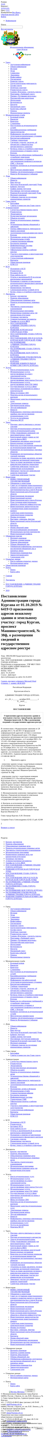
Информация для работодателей (23, 134)
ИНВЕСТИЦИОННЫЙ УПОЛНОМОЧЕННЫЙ (20, 480)
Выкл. (18, 12)
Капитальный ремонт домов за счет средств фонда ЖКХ (24, 438)
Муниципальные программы (22, 311)
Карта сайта (15, 572)
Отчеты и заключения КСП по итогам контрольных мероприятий (25, 278)
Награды (13, 104)
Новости (13, 180)
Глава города (11, 201)
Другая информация (18, 408)
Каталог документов (18, 296)
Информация (11, 21)
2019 (7, 590)
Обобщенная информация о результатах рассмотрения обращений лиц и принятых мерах (26, 548)
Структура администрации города (24, 210)
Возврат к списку (8, 828)
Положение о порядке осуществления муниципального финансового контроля (26, 282)
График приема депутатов (20, 189)
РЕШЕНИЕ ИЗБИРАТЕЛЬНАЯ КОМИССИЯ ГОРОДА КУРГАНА (24, 364)
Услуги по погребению (19, 418)
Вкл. (14, 12)
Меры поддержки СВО (19, 393)
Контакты (14, 260)
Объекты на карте (17, 218)
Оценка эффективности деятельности (25, 229)
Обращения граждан (14, 536)
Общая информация (18, 67)
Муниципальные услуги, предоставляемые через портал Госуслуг (26, 379)
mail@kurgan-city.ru (14, 1404)
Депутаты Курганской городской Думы (26, 184)
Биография (14, 203)
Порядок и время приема (20, 540)
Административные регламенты (23, 319)
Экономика (14, 75)
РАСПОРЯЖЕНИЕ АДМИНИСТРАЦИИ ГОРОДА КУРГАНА (23, 344)
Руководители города (18, 90)
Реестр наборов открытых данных (24, 561)
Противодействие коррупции (22, 98)
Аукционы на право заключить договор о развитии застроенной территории (26, 459)
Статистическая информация (22, 258)
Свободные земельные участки (22, 475)
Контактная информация (20, 138)
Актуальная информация (20, 64)
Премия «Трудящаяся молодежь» (23, 96)
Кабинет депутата (17, 187)
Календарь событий (18, 109)
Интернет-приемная (18, 195)
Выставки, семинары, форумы (22, 519)
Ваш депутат (15, 182)
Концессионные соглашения (21, 443)
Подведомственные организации (23, 216)
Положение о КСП (17, 269)
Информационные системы (21, 245)
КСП (8, 267)
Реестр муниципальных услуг (22, 370)
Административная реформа (21, 241)
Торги (8, 422)
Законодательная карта (19, 555)
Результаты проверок (18, 243)
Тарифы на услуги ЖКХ (20, 321)
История (13, 69)
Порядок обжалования (19, 298)
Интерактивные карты (19, 563)
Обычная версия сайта (10, 15)
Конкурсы (14, 121)
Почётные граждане (18, 88)
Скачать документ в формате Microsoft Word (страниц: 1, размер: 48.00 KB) (18, 682)
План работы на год (18, 275)
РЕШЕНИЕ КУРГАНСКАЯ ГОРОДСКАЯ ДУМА (21, 331)
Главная (9, 576)
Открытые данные (13, 559)
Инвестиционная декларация (22, 496)
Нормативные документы (20, 288)
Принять (39, 1428)
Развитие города (16, 81)
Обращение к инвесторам (20, 483)
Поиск (8, 568)
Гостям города (16, 86)
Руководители (16, 212)
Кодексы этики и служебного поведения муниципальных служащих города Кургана (26, 151)
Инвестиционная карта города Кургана (26, 500)
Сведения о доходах (18, 285)
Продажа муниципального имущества (25, 429)
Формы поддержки (18, 517)
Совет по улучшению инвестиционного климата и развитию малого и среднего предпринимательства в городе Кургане (26, 487)
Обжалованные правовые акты (22, 300)
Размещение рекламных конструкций (25, 441)
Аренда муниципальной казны (22, 431)
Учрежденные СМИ (18, 248)
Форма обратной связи (19, 528)
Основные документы (19, 317)
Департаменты (16, 214)
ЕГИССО (14, 264)
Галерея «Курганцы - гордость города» (25, 92)
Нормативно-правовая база (21, 553)
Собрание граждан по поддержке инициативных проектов (23, 198)
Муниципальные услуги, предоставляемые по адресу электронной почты (21, 374)
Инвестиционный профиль (21, 534)
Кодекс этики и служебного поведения (26, 292)
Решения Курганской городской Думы (25, 193)
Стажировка (15, 123)
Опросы (13, 111)
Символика (14, 73)
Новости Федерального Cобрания (23, 174)
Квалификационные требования (23, 130)
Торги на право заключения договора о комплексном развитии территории (26, 463)
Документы (10, 294)
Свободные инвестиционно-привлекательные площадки (21, 514)
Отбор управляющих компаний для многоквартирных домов (24, 434)
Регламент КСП (16, 273)
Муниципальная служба (15, 115)
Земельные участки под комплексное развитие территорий (25, 472)
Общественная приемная (20, 262)
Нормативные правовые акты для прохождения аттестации (23, 314)
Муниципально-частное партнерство (25, 532)
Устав (12, 71)
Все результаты (7, 29)
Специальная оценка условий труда (24, 290)
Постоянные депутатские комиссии (24, 191)
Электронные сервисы (19, 403)
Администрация (12, 208)
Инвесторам (10, 477)
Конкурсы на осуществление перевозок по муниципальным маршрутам (26, 446)
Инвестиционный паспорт (21, 498)
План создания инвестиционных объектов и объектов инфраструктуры (25, 503)
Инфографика (15, 77)
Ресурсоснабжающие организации (24, 530)
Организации (15, 79)
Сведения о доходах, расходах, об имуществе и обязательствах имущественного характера (23, 144)
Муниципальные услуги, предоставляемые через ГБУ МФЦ (24, 383)
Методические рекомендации (22, 170)
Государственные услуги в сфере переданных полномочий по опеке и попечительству (25, 389)
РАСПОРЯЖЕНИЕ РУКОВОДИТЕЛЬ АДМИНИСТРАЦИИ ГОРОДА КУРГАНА (25, 359)
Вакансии (14, 119)
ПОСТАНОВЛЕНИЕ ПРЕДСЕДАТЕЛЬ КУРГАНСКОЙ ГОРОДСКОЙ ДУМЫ (26, 339)
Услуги (8, 368)
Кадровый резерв (17, 117)
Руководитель (15, 271)
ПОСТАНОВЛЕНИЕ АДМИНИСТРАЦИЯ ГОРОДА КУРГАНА (23, 325)
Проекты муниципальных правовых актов (23, 848)
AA (2, 8)
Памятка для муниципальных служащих (26, 172)
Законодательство (17, 132)
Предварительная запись (20, 405)
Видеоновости (16, 102)
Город (8, 62)
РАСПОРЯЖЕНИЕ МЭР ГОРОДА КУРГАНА (24, 890)
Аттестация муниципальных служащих (26, 136)
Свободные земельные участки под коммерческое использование (24, 467)
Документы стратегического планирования (21, 308)
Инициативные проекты (20, 113)
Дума (8, 176)
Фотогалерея (15, 100)
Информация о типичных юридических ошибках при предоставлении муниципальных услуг (26, 414)
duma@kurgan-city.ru (14, 1413)
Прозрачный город (17, 107)
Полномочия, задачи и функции (23, 237)
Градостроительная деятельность (23, 83)
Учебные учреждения (19, 140)
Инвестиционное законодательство (24, 506)
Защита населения (17, 231)
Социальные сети (17, 557)
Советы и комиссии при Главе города (25, 205)
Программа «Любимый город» (22, 94)
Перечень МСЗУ (17, 420)
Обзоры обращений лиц (20, 544)
